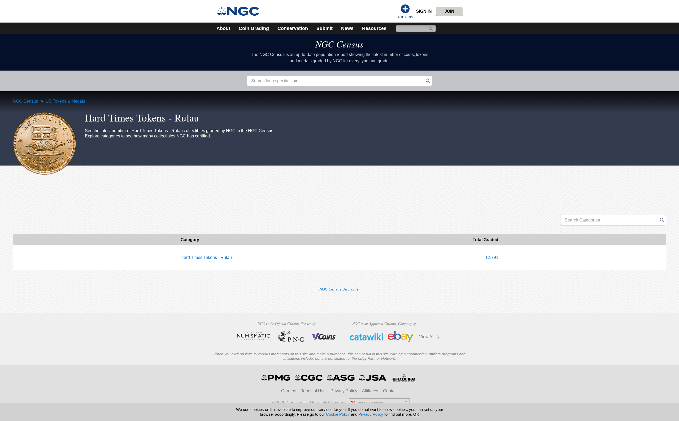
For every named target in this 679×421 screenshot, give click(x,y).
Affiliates (370, 391)
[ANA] (253, 336)
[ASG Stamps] (341, 378)
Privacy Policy (343, 391)
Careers (288, 391)
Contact (390, 391)
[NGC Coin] (240, 11)
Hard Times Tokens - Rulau (206, 257)
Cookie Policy (338, 414)
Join (449, 11)
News (347, 28)
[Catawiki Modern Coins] (366, 336)
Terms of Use (313, 391)
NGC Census (339, 43)
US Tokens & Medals (65, 101)
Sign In (424, 11)
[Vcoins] (324, 336)
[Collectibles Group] (403, 378)
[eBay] (401, 336)
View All (427, 337)
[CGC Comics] (309, 378)
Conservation (292, 28)
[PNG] (291, 336)
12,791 (491, 257)
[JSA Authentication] (372, 378)
